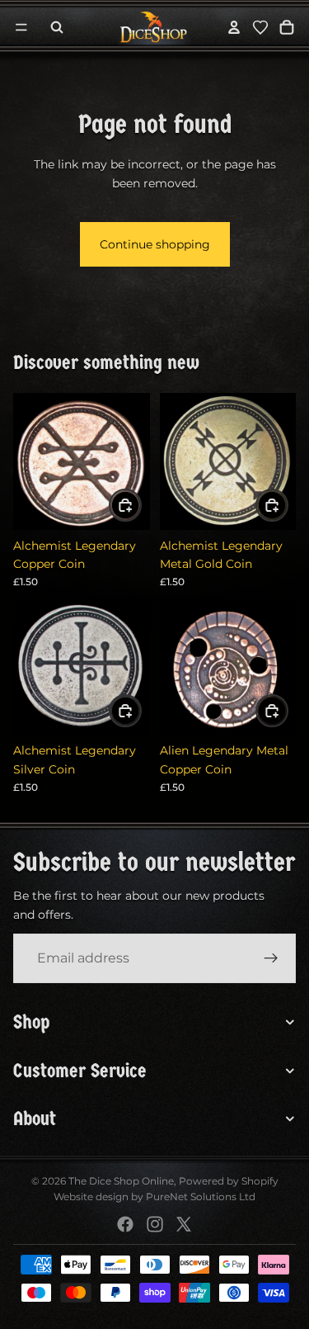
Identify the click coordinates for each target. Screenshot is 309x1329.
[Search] (57, 27)
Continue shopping (155, 244)
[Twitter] (184, 1224)
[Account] (234, 27)
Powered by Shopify (229, 1181)
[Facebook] (125, 1224)
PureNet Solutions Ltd (200, 1196)
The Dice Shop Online (121, 1181)
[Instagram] (155, 1224)
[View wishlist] (260, 27)
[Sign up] (271, 958)
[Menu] (21, 27)
